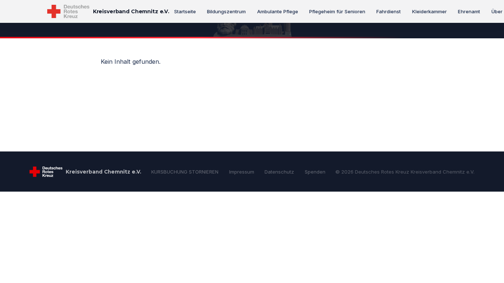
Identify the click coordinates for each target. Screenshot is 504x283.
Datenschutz (279, 172)
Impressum (241, 172)
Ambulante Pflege (277, 11)
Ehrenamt (469, 11)
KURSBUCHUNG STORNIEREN (184, 172)
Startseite (185, 11)
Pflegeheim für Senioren (337, 11)
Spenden (315, 172)
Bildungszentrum (226, 11)
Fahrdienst (388, 11)
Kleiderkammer (429, 11)
